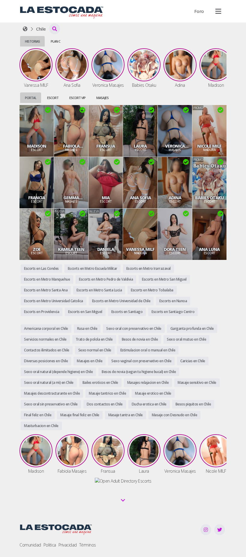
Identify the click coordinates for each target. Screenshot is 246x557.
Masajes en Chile (89, 360)
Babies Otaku (209, 198)
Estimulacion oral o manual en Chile (148, 350)
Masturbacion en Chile (41, 425)
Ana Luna (209, 249)
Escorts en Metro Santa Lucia (99, 290)
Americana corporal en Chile (46, 328)
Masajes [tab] (102, 97)
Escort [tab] (52, 97)
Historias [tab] (32, 41)
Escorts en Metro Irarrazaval (148, 268)
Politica (50, 545)
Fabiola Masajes (71, 146)
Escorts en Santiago (127, 311)
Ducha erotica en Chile (149, 404)
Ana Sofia (140, 198)
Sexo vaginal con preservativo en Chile (141, 360)
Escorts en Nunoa (173, 300)
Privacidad (67, 545)
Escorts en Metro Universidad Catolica (53, 300)
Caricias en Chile (192, 360)
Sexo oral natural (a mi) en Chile (49, 382)
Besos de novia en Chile (140, 339)
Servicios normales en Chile (45, 339)
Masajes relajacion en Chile (148, 382)
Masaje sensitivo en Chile (197, 382)
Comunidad (30, 545)
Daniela (105, 249)
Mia (106, 198)
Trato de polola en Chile (94, 339)
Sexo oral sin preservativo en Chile (51, 404)
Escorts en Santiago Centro (173, 311)
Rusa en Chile (87, 328)
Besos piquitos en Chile (193, 404)
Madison (36, 146)
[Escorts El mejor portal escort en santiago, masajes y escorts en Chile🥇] (25, 28)
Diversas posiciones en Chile (46, 360)
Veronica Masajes (175, 146)
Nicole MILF (209, 146)
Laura (140, 146)
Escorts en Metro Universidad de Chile (121, 300)
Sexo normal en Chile (94, 350)
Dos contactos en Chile (105, 404)
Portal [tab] (30, 97)
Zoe (36, 249)
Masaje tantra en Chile (125, 414)
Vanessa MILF (140, 249)
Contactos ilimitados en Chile (46, 350)
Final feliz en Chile (37, 414)
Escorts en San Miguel (85, 311)
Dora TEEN (175, 249)
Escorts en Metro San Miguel (164, 279)
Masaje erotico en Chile (153, 393)
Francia (36, 198)
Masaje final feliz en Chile (79, 414)
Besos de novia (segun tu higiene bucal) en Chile (139, 371)
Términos (87, 545)
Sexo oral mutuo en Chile (186, 339)
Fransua (105, 146)
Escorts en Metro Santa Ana (46, 290)
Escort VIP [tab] (77, 97)
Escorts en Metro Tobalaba (152, 290)
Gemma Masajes (71, 198)
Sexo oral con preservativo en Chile (133, 328)
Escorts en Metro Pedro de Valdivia (106, 279)
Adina (175, 198)
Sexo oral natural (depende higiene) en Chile (58, 371)
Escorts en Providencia (41, 311)
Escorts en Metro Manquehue (47, 279)
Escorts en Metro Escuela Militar (92, 268)
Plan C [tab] (55, 41)
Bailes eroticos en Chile (100, 382)
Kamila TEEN (71, 249)
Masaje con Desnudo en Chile (174, 414)
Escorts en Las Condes (41, 268)
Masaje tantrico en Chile (107, 393)
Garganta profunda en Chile (192, 328)
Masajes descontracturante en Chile (52, 393)
